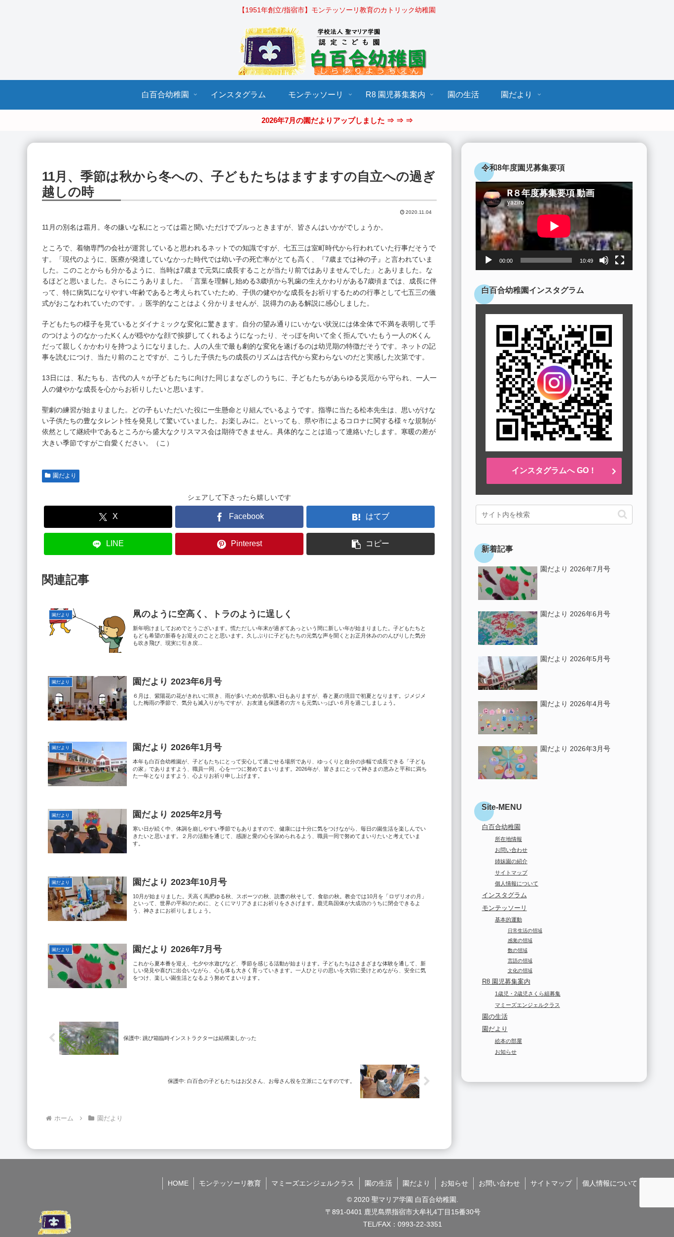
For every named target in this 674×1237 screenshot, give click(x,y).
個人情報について (516, 883)
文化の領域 (520, 970)
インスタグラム (504, 895)
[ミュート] (604, 260)
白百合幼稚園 (501, 827)
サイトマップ (511, 873)
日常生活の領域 (525, 930)
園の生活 (495, 1016)
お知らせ (506, 1052)
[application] (554, 226)
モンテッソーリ (504, 908)
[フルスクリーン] (620, 260)
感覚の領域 (520, 940)
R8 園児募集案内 (506, 981)
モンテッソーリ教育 (230, 1183)
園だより (64, 475)
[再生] (488, 260)
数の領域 (517, 950)
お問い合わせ (511, 850)
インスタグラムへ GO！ (554, 470)
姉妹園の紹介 (511, 861)
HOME (178, 1183)
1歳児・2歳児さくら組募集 (528, 994)
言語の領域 (520, 960)
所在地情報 (508, 839)
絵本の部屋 (508, 1041)
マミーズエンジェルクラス (527, 1005)
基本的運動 (508, 919)
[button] (370, 544)
